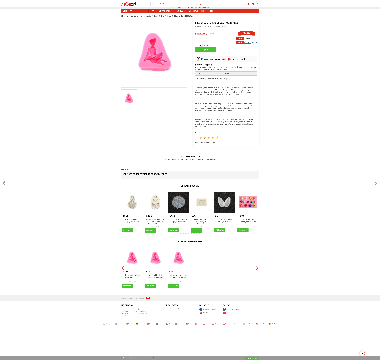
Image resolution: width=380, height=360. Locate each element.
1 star (201, 137)
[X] (121, 358)
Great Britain (249, 324)
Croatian (161, 324)
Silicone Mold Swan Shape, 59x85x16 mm (132, 220)
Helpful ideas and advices (174, 309)
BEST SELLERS (180, 11)
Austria (151, 324)
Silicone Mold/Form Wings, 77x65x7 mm (225, 220)
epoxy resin (220, 119)
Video (211, 11)
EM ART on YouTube (209, 313)
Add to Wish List (223, 27)
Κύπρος (238, 324)
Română (130, 324)
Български (109, 324)
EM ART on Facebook (209, 309)
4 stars (213, 137)
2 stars (205, 137)
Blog (203, 11)
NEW (152, 11)
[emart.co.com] (129, 4)
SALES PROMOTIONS (164, 11)
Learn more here (158, 358)
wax (232, 119)
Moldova (274, 324)
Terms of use (125, 313)
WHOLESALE (193, 11)
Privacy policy (125, 311)
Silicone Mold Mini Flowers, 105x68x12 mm (248, 220)
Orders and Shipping (142, 313)
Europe (190, 324)
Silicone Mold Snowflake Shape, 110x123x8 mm (178, 220)
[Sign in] (248, 3)
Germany (141, 324)
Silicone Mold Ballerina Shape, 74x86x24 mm (132, 276)
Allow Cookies (252, 358)
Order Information (141, 311)
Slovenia (227, 324)
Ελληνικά (120, 324)
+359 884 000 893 (204, 8)
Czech (171, 324)
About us (123, 309)
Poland (208, 324)
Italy (199, 324)
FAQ (137, 309)
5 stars (217, 137)
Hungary (180, 324)
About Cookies (125, 316)
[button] (180, 233)
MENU (126, 11)
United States (262, 324)
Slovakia (217, 324)
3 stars (209, 137)
